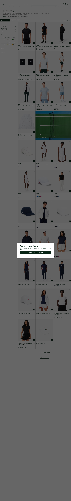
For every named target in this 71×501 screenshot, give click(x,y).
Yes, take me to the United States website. (35, 252)
